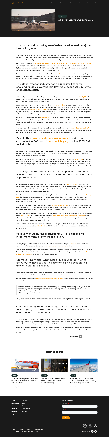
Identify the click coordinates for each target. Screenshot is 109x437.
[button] (54, 3)
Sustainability (43, 3)
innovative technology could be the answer (50, 278)
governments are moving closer (50, 138)
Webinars (25, 406)
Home (13, 400)
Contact (89, 3)
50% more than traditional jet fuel (80, 128)
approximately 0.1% (46, 117)
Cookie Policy (23, 431)
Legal (13, 414)
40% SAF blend (25, 215)
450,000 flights (61, 105)
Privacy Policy (15, 431)
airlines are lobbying (56, 141)
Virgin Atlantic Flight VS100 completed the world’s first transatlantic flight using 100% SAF (62, 63)
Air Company (73, 244)
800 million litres (41, 226)
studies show (79, 159)
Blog (23, 403)
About (13, 406)
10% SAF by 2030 (72, 184)
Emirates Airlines (61, 74)
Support (14, 411)
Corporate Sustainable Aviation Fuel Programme (69, 215)
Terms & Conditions (33, 431)
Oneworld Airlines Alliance (60, 205)
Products (14, 408)
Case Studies (26, 408)
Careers (81, 3)
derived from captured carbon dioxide (56, 246)
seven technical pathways (39, 109)
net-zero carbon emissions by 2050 (76, 97)
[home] (17, 3)
